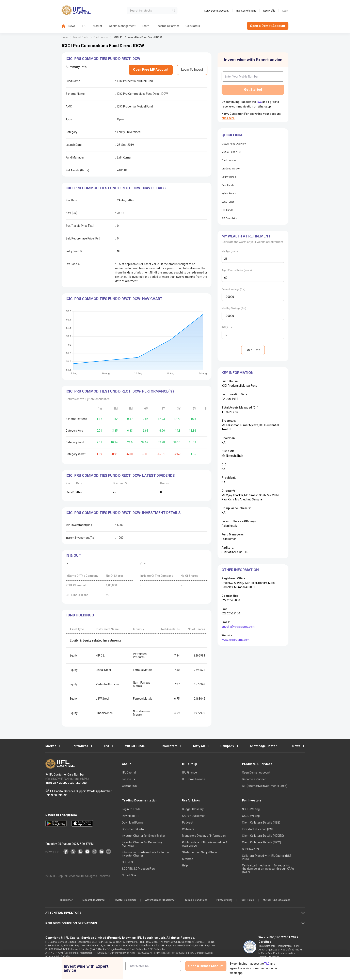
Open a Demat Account (146, 503)
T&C (153, 515)
